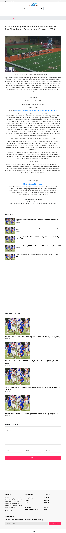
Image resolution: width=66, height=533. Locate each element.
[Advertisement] (33, 274)
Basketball (47, 500)
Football (46, 498)
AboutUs (27, 500)
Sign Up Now (55, 523)
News (45, 505)
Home (6, 18)
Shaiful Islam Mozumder (33, 184)
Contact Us (28, 507)
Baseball (46, 502)
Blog (13, 18)
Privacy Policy (29, 498)
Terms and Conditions (31, 509)
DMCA (26, 502)
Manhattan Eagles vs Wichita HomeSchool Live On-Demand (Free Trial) (35, 110)
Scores (46, 507)
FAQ (26, 505)
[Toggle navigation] (33, 13)
